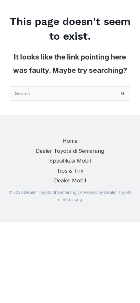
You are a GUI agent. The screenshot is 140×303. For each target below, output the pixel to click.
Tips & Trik (70, 170)
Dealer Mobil (70, 180)
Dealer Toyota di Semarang (70, 151)
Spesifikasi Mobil (70, 160)
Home (70, 141)
